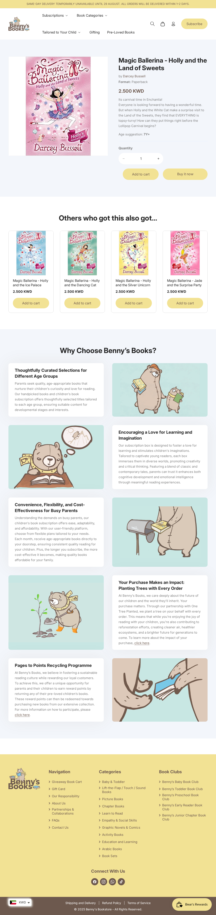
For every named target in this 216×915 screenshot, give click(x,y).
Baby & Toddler (113, 782)
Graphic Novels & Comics (121, 827)
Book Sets (109, 856)
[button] (55, 15)
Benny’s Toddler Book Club (182, 789)
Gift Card (58, 789)
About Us (59, 803)
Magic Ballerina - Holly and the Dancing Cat (82, 282)
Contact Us (60, 827)
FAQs (55, 820)
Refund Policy (111, 903)
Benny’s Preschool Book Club (180, 797)
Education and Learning (119, 842)
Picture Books (112, 799)
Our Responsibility (65, 796)
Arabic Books (112, 849)
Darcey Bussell (134, 76)
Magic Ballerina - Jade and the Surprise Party (184, 282)
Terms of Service (139, 903)
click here (141, 643)
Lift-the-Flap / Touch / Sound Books (124, 790)
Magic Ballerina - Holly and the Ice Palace (30, 282)
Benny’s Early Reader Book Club (182, 807)
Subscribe (194, 24)
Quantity (126, 148)
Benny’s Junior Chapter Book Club (184, 817)
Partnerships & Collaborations (63, 811)
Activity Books (112, 835)
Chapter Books (113, 806)
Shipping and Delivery (80, 903)
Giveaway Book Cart (67, 782)
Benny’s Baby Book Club (180, 782)
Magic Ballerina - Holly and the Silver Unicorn (133, 282)
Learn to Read (112, 813)
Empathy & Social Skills (119, 820)
